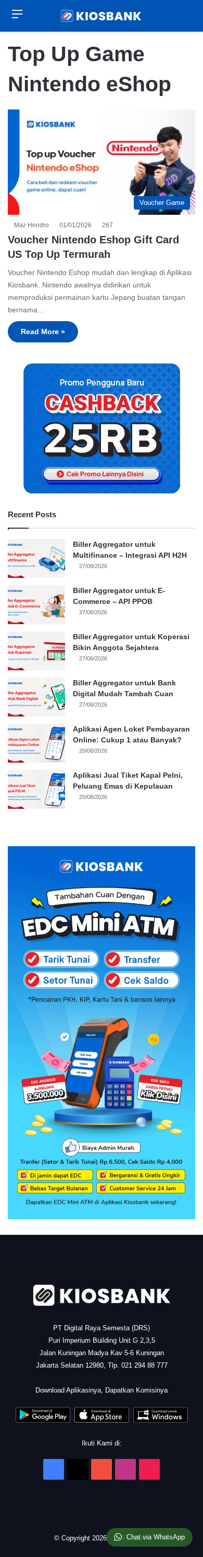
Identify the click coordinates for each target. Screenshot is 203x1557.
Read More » (43, 331)
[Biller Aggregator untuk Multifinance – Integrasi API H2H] (36, 558)
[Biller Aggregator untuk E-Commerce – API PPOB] (36, 604)
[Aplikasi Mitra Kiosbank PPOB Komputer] (160, 1420)
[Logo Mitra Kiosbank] (101, 15)
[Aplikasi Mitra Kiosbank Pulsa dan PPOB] (43, 1420)
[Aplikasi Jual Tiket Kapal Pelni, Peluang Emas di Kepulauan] (36, 789)
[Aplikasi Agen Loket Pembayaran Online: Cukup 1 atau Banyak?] (36, 743)
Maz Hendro (33, 225)
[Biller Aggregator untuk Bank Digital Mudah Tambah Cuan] (36, 697)
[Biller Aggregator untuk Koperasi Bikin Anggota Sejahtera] (36, 650)
